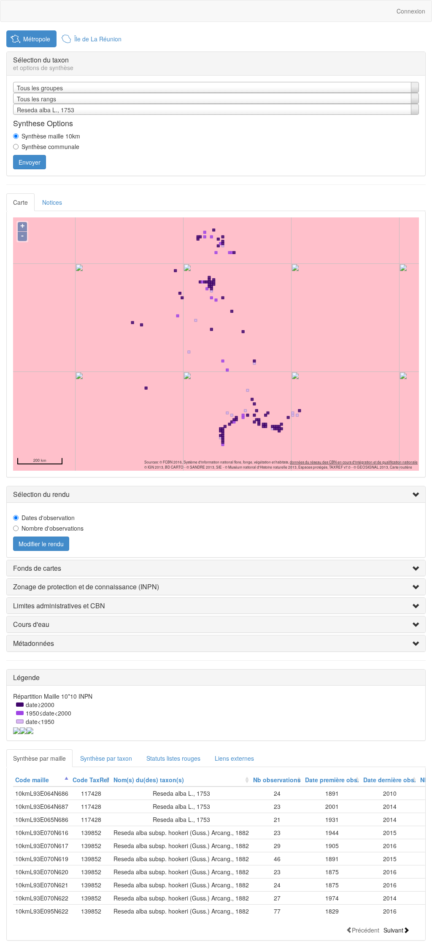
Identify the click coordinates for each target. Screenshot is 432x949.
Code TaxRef (91, 779)
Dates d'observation (48, 517)
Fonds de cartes (37, 568)
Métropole (36, 39)
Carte (20, 202)
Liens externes (234, 758)
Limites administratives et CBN (59, 605)
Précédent (365, 930)
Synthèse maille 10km (51, 136)
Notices (52, 202)
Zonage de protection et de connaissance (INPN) (86, 586)
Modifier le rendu (41, 544)
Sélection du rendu (41, 494)
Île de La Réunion (98, 39)
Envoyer (29, 162)
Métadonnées (33, 643)
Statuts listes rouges (173, 758)
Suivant (393, 930)
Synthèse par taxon (106, 758)
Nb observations (277, 779)
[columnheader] (41, 779)
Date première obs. (332, 779)
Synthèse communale (50, 146)
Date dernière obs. (389, 779)
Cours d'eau (31, 624)
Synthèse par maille (39, 758)
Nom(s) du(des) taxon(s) (148, 779)
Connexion (411, 11)
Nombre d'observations (53, 528)
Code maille (32, 779)
